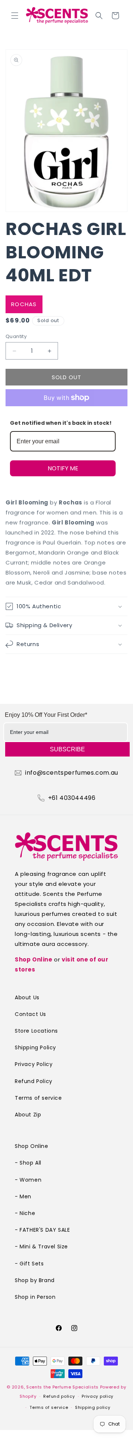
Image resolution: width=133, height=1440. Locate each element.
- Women (28, 1180)
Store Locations (36, 1031)
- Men (23, 1196)
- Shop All (28, 1162)
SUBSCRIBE (67, 749)
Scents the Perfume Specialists (62, 1387)
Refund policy (59, 1396)
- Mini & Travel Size (41, 1246)
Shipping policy (92, 1407)
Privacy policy (97, 1396)
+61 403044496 (72, 798)
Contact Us (30, 1014)
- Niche (25, 1213)
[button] (15, 15)
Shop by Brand (35, 1280)
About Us (27, 997)
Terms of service (38, 1098)
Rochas (24, 304)
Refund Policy (33, 1081)
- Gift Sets (29, 1263)
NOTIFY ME (63, 468)
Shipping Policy (35, 1047)
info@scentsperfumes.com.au (71, 772)
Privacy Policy (33, 1064)
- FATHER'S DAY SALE (42, 1230)
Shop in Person (35, 1297)
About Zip (28, 1114)
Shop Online (33, 959)
